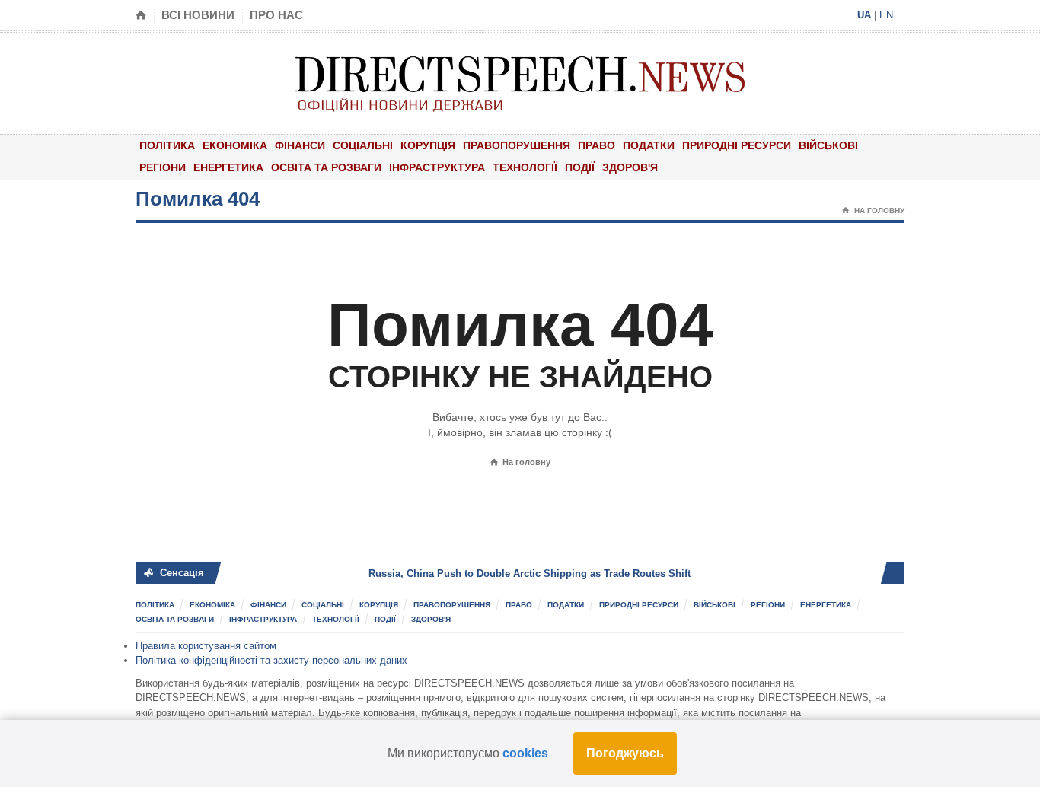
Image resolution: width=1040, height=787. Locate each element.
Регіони (162, 167)
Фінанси (300, 145)
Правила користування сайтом (206, 646)
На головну (873, 210)
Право (596, 145)
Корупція (427, 145)
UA (864, 15)
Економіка (235, 145)
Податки (649, 145)
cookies (525, 753)
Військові (828, 145)
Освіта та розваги (326, 167)
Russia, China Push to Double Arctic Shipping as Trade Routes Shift (507, 573)
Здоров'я (630, 167)
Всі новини (197, 14)
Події (580, 167)
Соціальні (363, 145)
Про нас (276, 14)
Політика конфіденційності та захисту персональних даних (271, 660)
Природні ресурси (736, 145)
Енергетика (228, 167)
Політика (167, 145)
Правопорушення (516, 145)
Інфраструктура (437, 167)
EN (886, 15)
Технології (525, 167)
